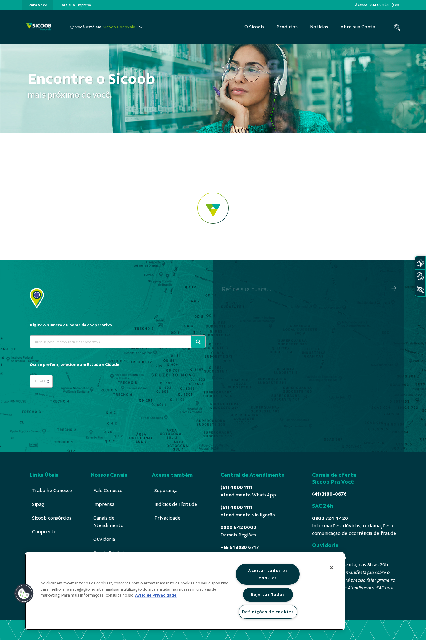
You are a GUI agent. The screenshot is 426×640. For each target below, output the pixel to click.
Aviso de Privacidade (156, 595)
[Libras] (420, 262)
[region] (185, 591)
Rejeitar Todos (268, 594)
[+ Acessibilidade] (420, 289)
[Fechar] (331, 567)
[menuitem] (37, 5)
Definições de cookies (268, 611)
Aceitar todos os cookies (268, 574)
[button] (24, 593)
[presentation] (37, 5)
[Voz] (420, 276)
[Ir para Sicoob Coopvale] (38, 27)
